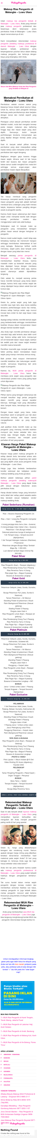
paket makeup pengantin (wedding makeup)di (18, 480)
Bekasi (6, 1061)
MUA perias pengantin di (18, 371)
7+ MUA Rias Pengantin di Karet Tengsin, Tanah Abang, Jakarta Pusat (17, 1018)
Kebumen (7, 1071)
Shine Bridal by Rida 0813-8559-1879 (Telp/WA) (15, 1101)
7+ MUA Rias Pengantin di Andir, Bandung (17, 1031)
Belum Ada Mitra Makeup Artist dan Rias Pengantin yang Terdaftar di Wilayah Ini (18, 87)
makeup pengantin (13, 26)
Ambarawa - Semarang (12, 1054)
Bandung (7, 1058)
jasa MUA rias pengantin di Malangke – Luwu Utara (18, 913)
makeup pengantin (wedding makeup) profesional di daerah (18, 43)
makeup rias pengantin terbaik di (18, 22)
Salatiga (7, 1081)
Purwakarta (8, 1078)
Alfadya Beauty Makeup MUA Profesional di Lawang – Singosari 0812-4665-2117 (18, 1095)
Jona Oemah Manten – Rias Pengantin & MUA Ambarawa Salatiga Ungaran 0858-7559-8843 (17, 1114)
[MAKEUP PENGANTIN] (18, 2)
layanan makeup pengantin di (18, 812)
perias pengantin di (18, 256)
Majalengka (8, 1075)
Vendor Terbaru (8, 1091)
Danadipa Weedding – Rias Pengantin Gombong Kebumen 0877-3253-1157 (16, 1107)
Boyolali (7, 1065)
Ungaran (7, 1085)
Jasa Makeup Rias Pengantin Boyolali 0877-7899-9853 (18, 1121)
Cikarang (7, 1068)
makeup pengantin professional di (18, 871)
